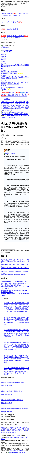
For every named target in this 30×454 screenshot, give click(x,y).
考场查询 (3, 29)
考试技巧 (15, 29)
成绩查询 (3, 36)
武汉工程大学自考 (8, 107)
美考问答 (14, 78)
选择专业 (11, 15)
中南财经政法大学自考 (7, 102)
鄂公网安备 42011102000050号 (18, 452)
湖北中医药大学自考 (20, 107)
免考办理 (6, 94)
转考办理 (12, 94)
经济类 (7, 82)
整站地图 (8, 432)
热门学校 (6, 99)
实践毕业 (14, 72)
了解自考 (3, 13)
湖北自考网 (10, 115)
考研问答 (26, 77)
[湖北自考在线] (5, 112)
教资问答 (9, 78)
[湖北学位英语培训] (17, 112)
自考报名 (3, 58)
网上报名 (3, 89)
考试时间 (11, 92)
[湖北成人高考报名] (7, 114)
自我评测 (21, 13)
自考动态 (23, 430)
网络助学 (21, 22)
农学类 (4, 84)
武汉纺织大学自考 (16, 105)
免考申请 (9, 22)
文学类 (16, 82)
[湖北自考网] (6, 51)
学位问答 (20, 77)
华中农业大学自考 (20, 102)
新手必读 (9, 13)
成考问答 (9, 77)
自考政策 (3, 72)
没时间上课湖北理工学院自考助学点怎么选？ (14, 281)
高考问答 (3, 78)
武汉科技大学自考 (9, 110)
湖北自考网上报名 (19, 427)
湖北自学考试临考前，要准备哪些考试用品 (13, 274)
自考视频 (3, 63)
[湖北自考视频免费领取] (20, 114)
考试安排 (3, 22)
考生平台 (17, 15)
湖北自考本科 (16, 430)
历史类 (20, 82)
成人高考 (5, 37)
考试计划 (9, 72)
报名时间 (15, 13)
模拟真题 (15, 22)
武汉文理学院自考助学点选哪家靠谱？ (12, 285)
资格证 (3, 61)
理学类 (24, 82)
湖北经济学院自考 (17, 108)
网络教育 (11, 37)
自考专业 (3, 73)
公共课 (3, 82)
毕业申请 (15, 36)
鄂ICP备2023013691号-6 (17, 450)
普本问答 (14, 77)
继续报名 (9, 36)
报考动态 (3, 70)
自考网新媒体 (5, 47)
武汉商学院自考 (5, 105)
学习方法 (14, 87)
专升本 (14, 96)
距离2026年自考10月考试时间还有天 (12, 65)
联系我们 (14, 432)
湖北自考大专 (7, 430)
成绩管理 (21, 36)
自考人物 (9, 87)
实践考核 (17, 94)
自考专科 (17, 37)
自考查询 (3, 60)
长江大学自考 (24, 103)
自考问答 (3, 75)
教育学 (13, 84)
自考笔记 (3, 85)
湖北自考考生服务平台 (18, 429)
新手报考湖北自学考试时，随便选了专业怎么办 (15, 259)
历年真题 (3, 80)
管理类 (9, 84)
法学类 (11, 82)
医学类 (17, 84)
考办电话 (3, 56)
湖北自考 (3, 427)
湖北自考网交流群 (11, 437)
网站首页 (3, 68)
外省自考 (20, 87)
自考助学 (5, 15)
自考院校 (9, 73)
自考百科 (3, 77)
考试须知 (9, 29)
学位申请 (9, 96)
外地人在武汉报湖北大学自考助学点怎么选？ (14, 283)
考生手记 (3, 87)
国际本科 (24, 96)
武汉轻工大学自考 (14, 103)
